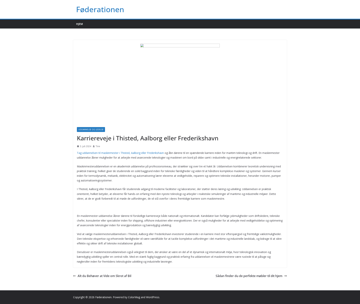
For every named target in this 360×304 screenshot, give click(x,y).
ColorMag (134, 297)
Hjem (79, 24)
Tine (98, 146)
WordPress (152, 297)
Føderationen (100, 9)
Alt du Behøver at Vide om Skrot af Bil (104, 276)
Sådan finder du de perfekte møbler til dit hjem (249, 276)
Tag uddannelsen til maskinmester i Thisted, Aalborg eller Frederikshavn (120, 153)
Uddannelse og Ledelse (91, 129)
